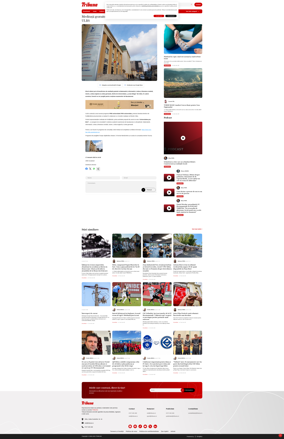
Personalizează (171, 16)
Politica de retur (131, 431)
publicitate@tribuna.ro (172, 416)
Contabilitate (193, 409)
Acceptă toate (159, 16)
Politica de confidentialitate (149, 431)
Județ (94, 11)
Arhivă (173, 431)
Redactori (150, 409)
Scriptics (199, 436)
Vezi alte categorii (191, 11)
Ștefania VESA (120, 261)
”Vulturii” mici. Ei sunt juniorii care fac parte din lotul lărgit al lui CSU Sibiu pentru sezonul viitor (187, 364)
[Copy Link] (98, 169)
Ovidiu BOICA (120, 309)
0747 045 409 (133, 413)
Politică (101, 11)
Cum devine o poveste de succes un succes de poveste (189, 192)
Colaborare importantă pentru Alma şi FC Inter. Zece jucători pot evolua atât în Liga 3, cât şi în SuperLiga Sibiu (157, 364)
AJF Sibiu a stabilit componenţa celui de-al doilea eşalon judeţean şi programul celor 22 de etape (125, 364)
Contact (198, 4)
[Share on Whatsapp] (94, 169)
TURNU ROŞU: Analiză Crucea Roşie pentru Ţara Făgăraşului (182, 106)
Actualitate (167, 65)
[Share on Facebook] (86, 169)
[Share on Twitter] (90, 169)
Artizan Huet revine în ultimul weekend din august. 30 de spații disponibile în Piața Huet (185, 267)
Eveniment (86, 11)
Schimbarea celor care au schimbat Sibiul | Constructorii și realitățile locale (179, 163)
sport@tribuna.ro (152, 416)
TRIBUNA (95, 410)
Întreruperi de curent (89, 313)
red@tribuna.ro (89, 423)
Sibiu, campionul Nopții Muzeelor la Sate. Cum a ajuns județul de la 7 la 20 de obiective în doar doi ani (126, 267)
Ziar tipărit (164, 431)
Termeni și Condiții (117, 431)
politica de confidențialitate (150, 4)
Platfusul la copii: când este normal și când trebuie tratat (182, 57)
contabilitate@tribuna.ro (195, 413)
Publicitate (170, 409)
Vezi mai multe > (197, 229)
